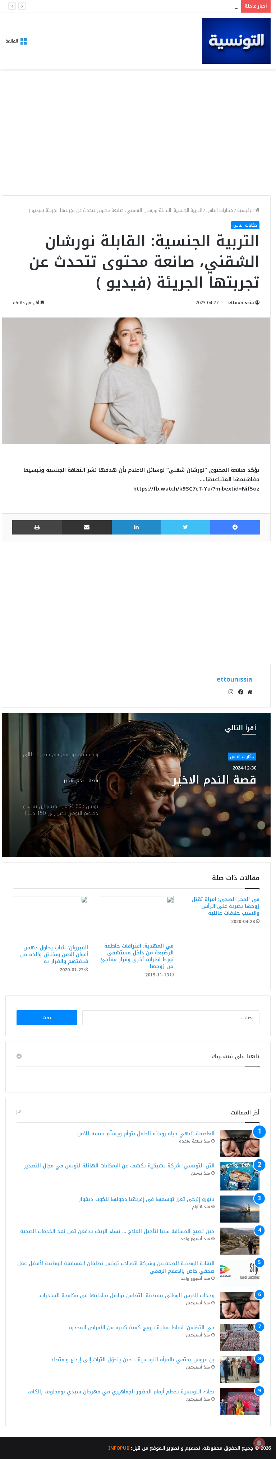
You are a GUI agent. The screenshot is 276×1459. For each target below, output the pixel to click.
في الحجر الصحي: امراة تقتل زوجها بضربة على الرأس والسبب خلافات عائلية (225, 906)
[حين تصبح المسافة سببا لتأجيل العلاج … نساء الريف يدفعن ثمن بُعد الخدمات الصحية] (239, 1241)
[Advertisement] (136, 134)
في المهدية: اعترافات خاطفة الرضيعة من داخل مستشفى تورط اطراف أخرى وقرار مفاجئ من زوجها (137, 956)
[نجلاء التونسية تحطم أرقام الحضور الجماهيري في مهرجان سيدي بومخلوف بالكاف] (239, 1401)
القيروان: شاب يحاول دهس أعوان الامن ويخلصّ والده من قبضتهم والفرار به (54, 954)
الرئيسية (246, 210)
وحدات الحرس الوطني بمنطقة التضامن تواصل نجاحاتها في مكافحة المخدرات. (126, 1295)
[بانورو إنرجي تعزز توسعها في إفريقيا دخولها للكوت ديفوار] (239, 1209)
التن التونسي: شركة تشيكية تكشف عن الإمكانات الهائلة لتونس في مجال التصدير (119, 1166)
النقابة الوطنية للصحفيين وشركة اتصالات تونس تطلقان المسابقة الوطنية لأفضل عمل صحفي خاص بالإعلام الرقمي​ (116, 1267)
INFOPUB (118, 1448)
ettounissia (241, 303)
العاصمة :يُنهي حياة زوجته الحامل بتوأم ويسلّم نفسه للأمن (146, 1134)
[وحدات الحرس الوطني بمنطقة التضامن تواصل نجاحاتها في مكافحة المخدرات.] (239, 1305)
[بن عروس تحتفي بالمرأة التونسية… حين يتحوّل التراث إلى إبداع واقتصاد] (239, 1369)
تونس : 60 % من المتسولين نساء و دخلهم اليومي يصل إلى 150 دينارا (185, 786)
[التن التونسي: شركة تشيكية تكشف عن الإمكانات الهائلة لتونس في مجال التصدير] (239, 1176)
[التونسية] (236, 41)
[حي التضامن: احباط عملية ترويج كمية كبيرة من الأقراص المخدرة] (239, 1337)
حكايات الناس (219, 210)
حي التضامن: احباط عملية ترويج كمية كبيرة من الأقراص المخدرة (142, 1327)
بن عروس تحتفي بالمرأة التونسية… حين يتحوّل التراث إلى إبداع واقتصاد (133, 1360)
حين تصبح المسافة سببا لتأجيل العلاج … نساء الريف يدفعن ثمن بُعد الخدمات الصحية (117, 1231)
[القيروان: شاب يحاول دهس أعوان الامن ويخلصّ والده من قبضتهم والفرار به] (50, 918)
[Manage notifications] (259, 1443)
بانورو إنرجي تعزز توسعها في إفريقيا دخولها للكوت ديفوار (173, 6)
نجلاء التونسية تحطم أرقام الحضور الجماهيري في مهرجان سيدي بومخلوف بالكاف (121, 1392)
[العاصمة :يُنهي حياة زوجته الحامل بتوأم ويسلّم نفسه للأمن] (239, 1143)
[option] (136, 785)
